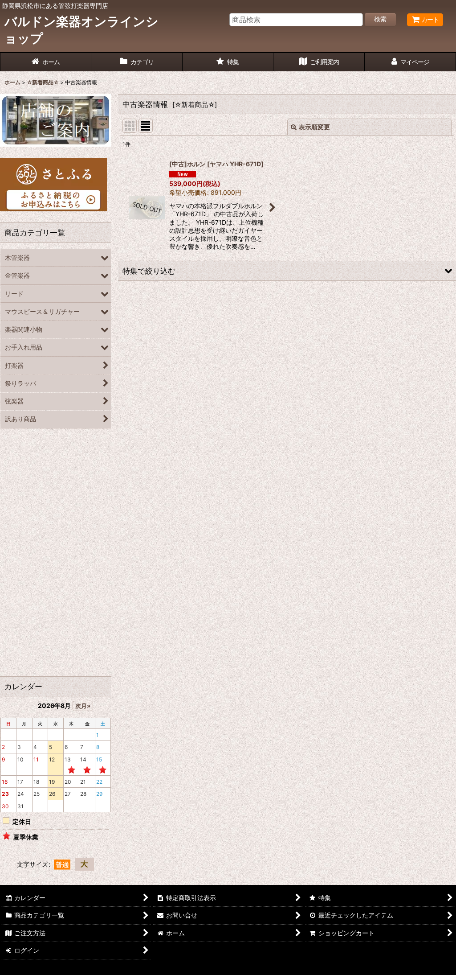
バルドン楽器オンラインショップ (81, 30)
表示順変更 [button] (314, 127)
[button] (287, 271)
